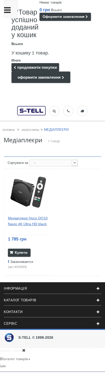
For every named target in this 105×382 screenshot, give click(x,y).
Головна (9, 130)
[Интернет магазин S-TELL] (31, 110)
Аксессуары (30, 130)
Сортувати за (18, 163)
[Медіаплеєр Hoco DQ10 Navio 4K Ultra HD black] (28, 191)
